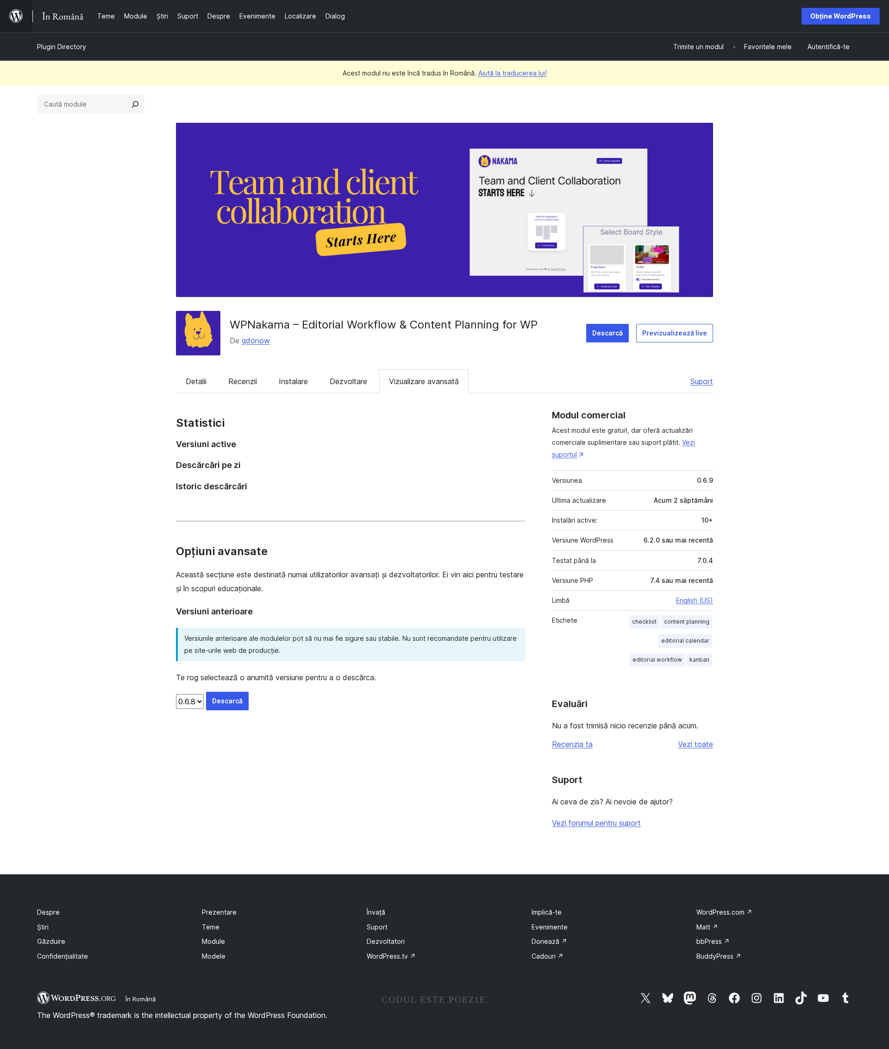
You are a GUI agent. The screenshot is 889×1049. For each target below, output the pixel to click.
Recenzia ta (572, 744)
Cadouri (547, 956)
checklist (644, 621)
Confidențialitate (62, 956)
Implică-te (547, 912)
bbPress (713, 941)
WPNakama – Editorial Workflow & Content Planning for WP (384, 324)
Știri (43, 927)
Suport (701, 381)
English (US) (694, 600)
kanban (699, 659)
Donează (549, 941)
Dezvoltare (348, 381)
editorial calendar (685, 640)
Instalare (293, 381)
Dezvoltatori (386, 941)
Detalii (196, 381)
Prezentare (219, 912)
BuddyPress (718, 956)
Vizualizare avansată (424, 381)
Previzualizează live (674, 333)
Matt (707, 927)
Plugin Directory (61, 47)
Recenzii (242, 381)
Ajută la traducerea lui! (512, 73)
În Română (140, 999)
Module (213, 941)
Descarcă (607, 333)
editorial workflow (657, 659)
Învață (376, 912)
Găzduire (51, 941)
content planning (686, 621)
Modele (213, 956)
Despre (48, 912)
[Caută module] (135, 104)
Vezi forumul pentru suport (596, 823)
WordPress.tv (391, 956)
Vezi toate (695, 744)
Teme (210, 927)
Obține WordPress (840, 16)
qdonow (256, 340)
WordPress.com (724, 912)
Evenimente (550, 927)
